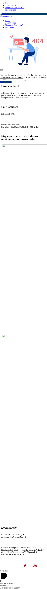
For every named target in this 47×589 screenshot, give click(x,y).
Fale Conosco (10, 10)
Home (7, 3)
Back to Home (6, 82)
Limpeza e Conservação (14, 8)
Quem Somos (10, 5)
